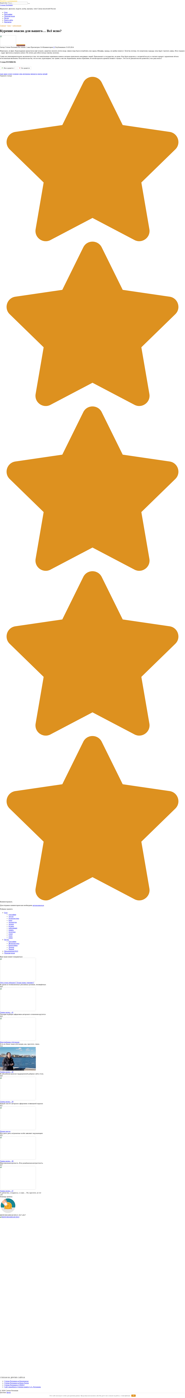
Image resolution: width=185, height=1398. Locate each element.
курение (16, 74)
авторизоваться (38, 905)
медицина (26, 74)
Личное (11, 947)
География (12, 941)
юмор (11, 938)
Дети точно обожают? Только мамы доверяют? (17, 983)
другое (11, 916)
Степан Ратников (6, 5)
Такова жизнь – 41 (6, 1012)
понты (39, 74)
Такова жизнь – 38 (6, 1161)
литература (13, 922)
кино (10, 920)
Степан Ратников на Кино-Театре (16, 1383)
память (11, 930)
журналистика (14, 918)
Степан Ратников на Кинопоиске (16, 1381)
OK (134, 1395)
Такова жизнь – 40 (6, 1072)
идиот (10, 74)
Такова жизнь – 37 (6, 1191)
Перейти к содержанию (8, 1)
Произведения (9, 16)
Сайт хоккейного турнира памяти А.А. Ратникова (22, 1387)
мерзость (34, 74)
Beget (9, 1392)
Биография (8, 14)
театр (10, 936)
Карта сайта (8, 20)
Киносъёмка (13, 945)
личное (11, 924)
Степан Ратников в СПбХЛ (14, 1385)
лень (20, 74)
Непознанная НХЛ (11, 951)
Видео (6, 18)
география (12, 914)
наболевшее (20, 45)
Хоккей (11, 949)
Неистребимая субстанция (9, 1042)
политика (12, 932)
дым (1, 74)
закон (5, 74)
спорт (11, 934)
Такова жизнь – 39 (6, 1102)
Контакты (7, 22)
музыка (11, 926)
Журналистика (14, 943)
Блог (6, 12)
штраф (45, 74)
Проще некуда (5, 1131)
